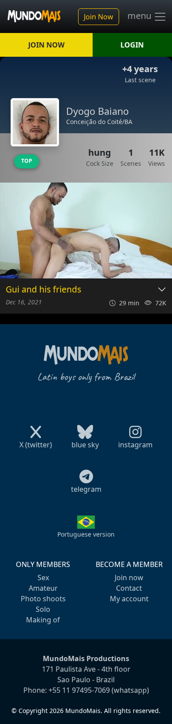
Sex (43, 577)
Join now (129, 577)
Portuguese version (86, 534)
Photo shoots (43, 598)
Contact (129, 588)
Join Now (98, 17)
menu (140, 16)
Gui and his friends (43, 289)
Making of (43, 620)
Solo (43, 609)
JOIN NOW (46, 45)
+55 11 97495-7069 (79, 690)
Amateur (43, 588)
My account (129, 598)
